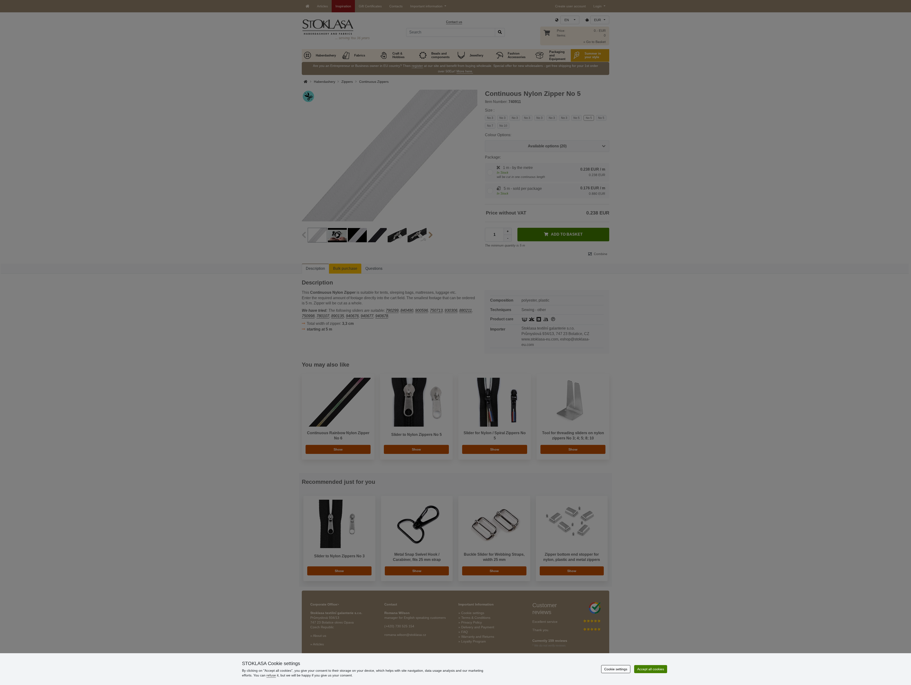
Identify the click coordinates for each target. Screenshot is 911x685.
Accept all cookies (650, 669)
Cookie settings (615, 669)
